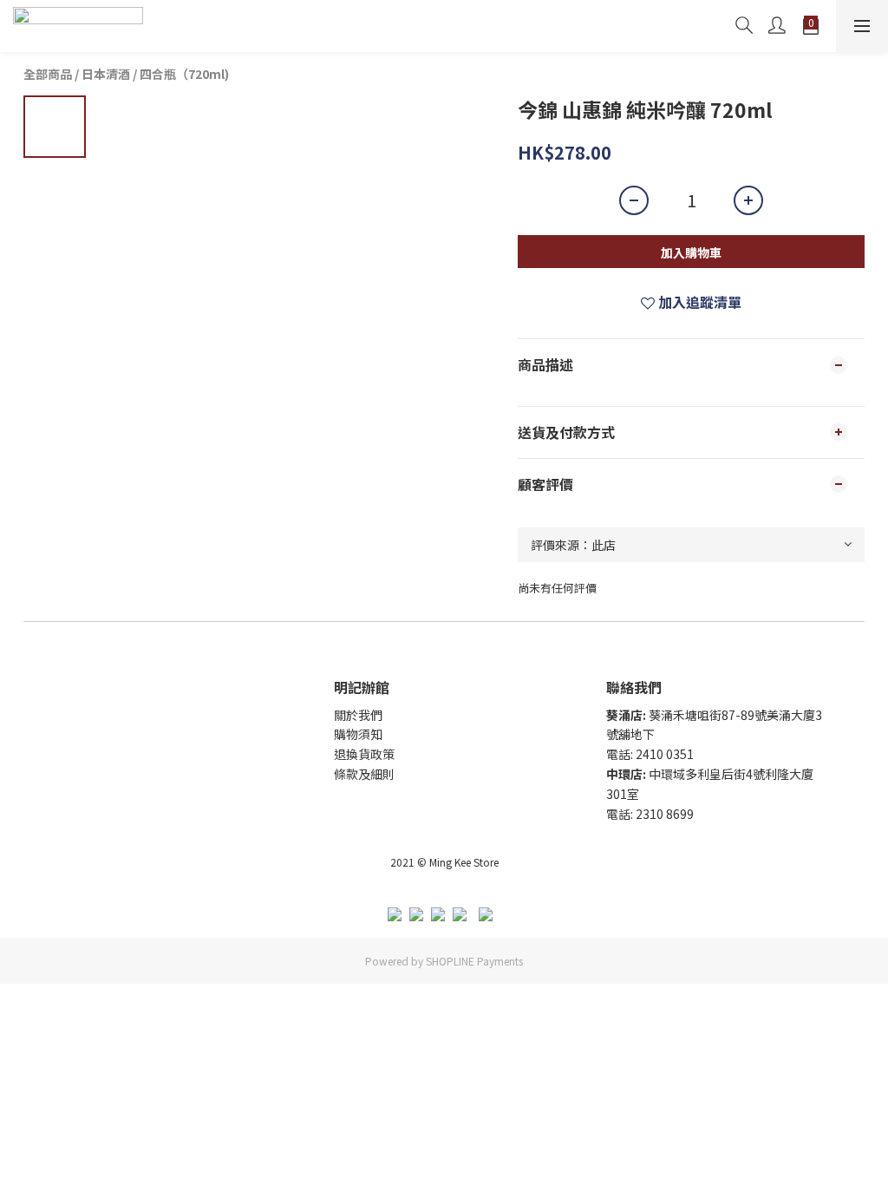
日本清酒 (106, 73)
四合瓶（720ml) (184, 73)
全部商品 (47, 73)
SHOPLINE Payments (474, 960)
